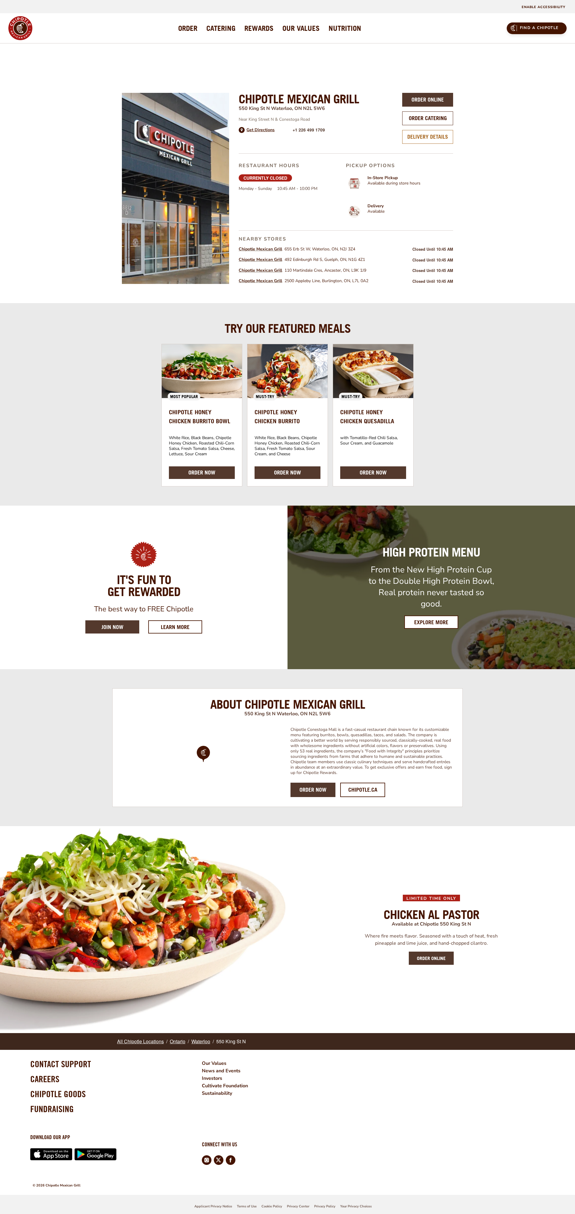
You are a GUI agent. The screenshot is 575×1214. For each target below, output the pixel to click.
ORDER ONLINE (431, 958)
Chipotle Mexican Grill (260, 249)
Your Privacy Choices (356, 1206)
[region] (203, 762)
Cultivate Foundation (225, 1086)
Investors (212, 1078)
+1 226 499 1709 (309, 130)
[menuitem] (187, 28)
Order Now (312, 789)
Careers (44, 1078)
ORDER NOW (201, 472)
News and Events (221, 1071)
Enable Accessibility (543, 7)
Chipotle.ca (362, 789)
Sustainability (217, 1093)
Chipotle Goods (58, 1093)
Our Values (214, 1063)
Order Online (427, 99)
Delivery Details (427, 136)
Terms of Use (247, 1206)
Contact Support (60, 1063)
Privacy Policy (324, 1206)
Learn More (181, 627)
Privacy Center (298, 1206)
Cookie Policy (271, 1206)
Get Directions (260, 130)
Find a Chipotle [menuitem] (539, 28)
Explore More (431, 622)
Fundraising (52, 1108)
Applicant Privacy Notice (213, 1206)
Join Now (112, 627)
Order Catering (428, 118)
